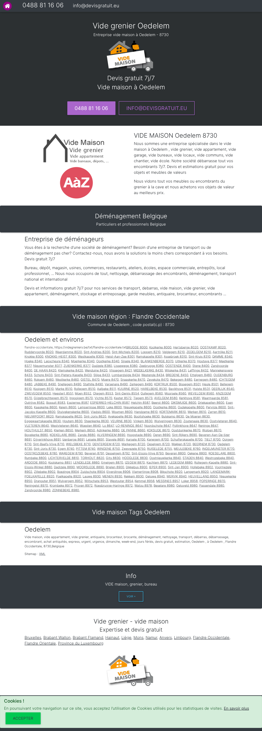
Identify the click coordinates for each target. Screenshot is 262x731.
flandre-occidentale (39, 347)
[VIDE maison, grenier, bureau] (7, 6)
